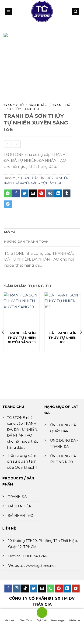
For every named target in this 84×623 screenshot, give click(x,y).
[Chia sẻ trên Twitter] (24, 193)
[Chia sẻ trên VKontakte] (50, 193)
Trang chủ (14, 105)
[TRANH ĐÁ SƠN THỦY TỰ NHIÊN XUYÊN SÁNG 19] (21, 310)
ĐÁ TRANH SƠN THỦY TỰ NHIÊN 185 (62, 337)
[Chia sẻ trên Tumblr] (66, 193)
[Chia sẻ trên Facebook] (16, 193)
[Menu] (8, 12)
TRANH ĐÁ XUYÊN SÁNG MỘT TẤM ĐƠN (33, 183)
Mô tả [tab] (9, 232)
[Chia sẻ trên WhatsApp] (8, 193)
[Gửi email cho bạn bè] (33, 193)
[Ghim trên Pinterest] (41, 193)
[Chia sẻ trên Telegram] (8, 204)
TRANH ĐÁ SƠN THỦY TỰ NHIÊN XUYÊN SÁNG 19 (21, 337)
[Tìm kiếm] (75, 12)
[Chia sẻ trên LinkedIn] (58, 193)
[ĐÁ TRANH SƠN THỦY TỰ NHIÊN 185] (62, 310)
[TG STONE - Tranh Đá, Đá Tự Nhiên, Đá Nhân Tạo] (42, 11)
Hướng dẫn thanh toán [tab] (26, 241)
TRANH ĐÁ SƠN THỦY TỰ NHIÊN (37, 107)
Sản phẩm (38, 105)
